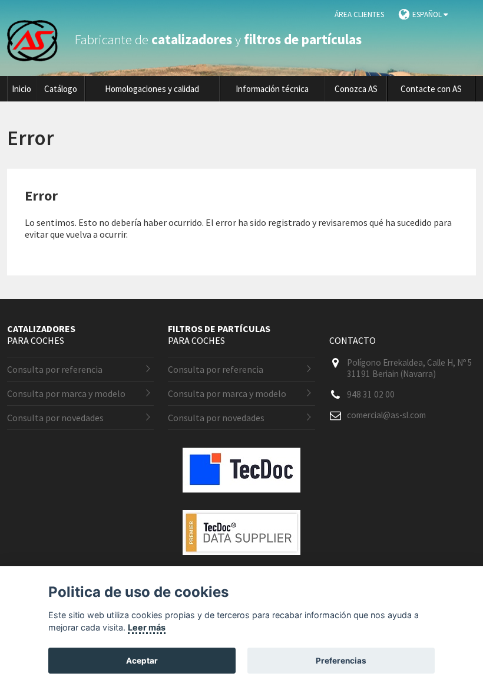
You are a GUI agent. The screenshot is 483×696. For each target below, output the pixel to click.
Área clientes (359, 14)
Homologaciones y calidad (152, 88)
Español (428, 14)
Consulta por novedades (55, 417)
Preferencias (341, 660)
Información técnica (272, 88)
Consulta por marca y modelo (66, 393)
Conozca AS (356, 88)
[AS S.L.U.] (39, 39)
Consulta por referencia (54, 369)
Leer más (147, 627)
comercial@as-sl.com (386, 415)
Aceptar (142, 660)
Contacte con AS (431, 88)
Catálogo (60, 88)
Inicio (21, 88)
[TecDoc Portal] (241, 501)
